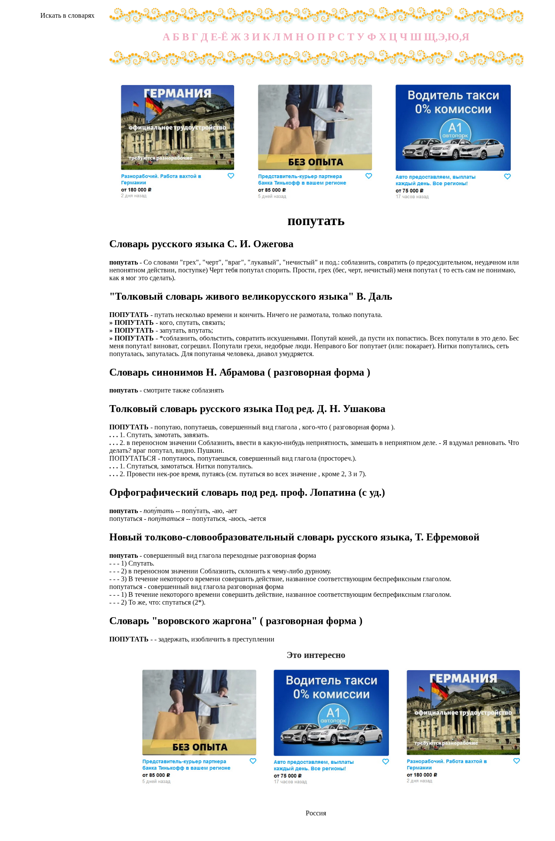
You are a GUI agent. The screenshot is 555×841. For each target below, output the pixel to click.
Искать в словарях (67, 15)
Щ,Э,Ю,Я (446, 37)
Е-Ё (219, 37)
